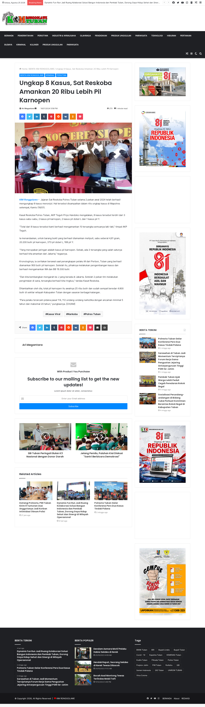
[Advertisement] (162, 199)
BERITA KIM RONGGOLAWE (41, 69)
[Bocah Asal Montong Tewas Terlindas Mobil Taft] (83, 679)
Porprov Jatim (142, 665)
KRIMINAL (21, 44)
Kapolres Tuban (155, 655)
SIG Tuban (159, 670)
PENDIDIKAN (101, 35)
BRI (152, 650)
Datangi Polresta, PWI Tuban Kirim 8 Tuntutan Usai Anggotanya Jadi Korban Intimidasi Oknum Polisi (35, 507)
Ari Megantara (28, 108)
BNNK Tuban (141, 650)
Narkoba (73, 314)
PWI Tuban (156, 665)
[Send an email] (35, 108)
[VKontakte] (66, 117)
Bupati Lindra (164, 650)
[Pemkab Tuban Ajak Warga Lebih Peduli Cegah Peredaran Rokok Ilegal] (147, 381)
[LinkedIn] (37, 117)
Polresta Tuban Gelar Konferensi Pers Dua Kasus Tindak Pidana (109, 505)
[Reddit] (58, 117)
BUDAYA (8, 44)
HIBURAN (171, 35)
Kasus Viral (53, 314)
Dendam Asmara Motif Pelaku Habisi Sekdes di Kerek (109, 650)
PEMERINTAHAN (25, 35)
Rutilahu (169, 665)
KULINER (34, 44)
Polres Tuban (93, 314)
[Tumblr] (44, 117)
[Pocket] (80, 117)
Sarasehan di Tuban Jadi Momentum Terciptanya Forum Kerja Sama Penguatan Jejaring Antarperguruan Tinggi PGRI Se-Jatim (171, 361)
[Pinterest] (51, 117)
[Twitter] (30, 117)
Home (24, 69)
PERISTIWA (43, 35)
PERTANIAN (185, 35)
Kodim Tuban (141, 660)
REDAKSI (186, 698)
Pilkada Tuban (158, 660)
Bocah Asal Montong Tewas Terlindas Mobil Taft (108, 677)
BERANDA (9, 35)
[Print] (105, 328)
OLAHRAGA (85, 35)
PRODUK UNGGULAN (121, 35)
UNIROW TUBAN (175, 670)
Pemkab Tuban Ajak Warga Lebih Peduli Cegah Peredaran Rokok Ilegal (171, 382)
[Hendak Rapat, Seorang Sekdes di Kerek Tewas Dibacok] (83, 666)
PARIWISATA (141, 35)
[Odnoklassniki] (73, 117)
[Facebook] (22, 117)
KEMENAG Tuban (174, 655)
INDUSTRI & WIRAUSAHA (64, 35)
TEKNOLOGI (157, 35)
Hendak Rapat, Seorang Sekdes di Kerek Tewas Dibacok (110, 664)
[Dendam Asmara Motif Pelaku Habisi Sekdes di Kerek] (83, 653)
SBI (178, 665)
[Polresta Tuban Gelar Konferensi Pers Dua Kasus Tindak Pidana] (110, 490)
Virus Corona (141, 675)
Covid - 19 (140, 655)
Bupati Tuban (179, 650)
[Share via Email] (97, 328)
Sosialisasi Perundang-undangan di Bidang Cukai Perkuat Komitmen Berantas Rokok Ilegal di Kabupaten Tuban (171, 401)
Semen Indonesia (143, 670)
